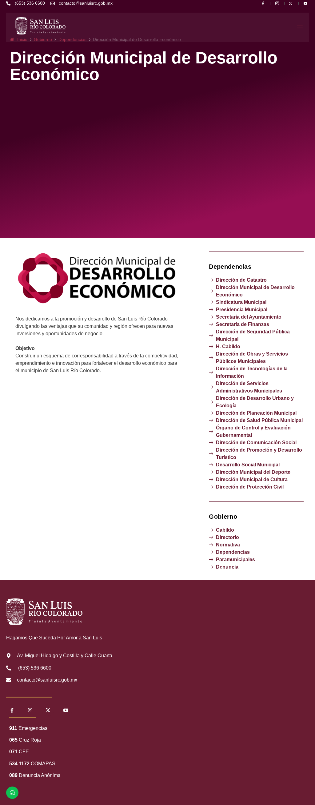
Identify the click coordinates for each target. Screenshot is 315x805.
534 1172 (19, 763)
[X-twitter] (48, 710)
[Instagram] (30, 710)
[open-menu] (299, 27)
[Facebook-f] (12, 710)
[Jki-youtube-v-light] (66, 710)
